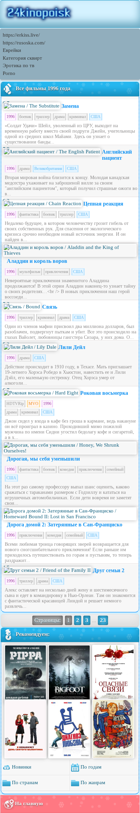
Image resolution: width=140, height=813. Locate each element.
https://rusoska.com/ (24, 42)
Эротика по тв (18, 65)
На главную (29, 803)
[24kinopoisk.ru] (70, 13)
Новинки (21, 767)
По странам (24, 782)
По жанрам (92, 782)
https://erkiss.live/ (21, 35)
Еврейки (12, 50)
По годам (90, 767)
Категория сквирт (22, 58)
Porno (9, 73)
